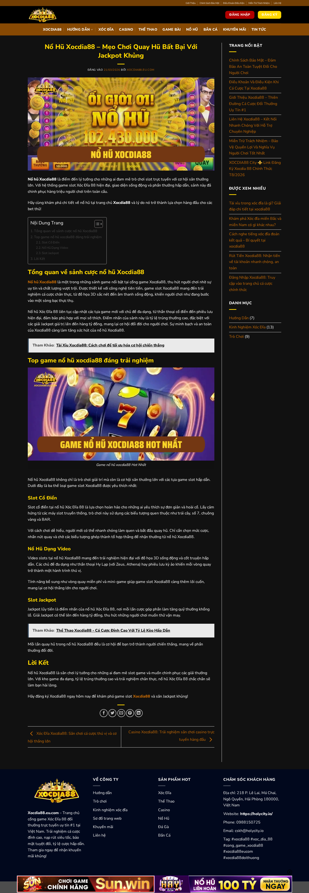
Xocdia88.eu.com (140, 70)
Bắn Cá (211, 29)
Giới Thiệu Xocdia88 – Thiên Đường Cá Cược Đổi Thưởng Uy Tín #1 (253, 103)
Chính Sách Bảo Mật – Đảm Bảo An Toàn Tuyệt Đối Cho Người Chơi (253, 66)
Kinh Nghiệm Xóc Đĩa (247, 327)
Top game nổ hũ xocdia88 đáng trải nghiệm (68, 237)
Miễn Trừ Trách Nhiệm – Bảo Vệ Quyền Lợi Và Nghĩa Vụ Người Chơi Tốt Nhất (253, 147)
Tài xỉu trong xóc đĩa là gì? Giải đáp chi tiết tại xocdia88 (255, 206)
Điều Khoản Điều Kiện (233, 3)
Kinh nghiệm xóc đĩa (110, 810)
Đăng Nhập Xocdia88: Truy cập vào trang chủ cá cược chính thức (252, 283)
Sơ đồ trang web (107, 818)
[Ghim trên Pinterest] (130, 713)
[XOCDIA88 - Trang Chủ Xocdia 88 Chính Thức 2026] (52, 14)
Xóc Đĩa (106, 29)
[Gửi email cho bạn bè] (121, 713)
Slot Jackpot (50, 253)
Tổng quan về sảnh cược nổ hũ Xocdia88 (65, 230)
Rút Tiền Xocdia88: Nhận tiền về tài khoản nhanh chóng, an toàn (254, 262)
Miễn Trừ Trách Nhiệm (259, 3)
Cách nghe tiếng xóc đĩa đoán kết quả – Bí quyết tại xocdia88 (254, 240)
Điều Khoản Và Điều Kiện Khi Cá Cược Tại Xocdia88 (254, 85)
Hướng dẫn (102, 793)
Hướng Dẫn (78, 29)
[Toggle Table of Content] (96, 224)
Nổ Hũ (192, 29)
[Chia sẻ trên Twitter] (112, 713)
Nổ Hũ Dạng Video (55, 248)
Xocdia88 (141, 696)
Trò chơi (100, 801)
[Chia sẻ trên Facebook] (104, 713)
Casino (126, 29)
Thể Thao (148, 29)
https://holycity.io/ (256, 814)
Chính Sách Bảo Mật (209, 3)
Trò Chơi (236, 336)
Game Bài (171, 29)
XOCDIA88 (52, 29)
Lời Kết (39, 258)
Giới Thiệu (191, 3)
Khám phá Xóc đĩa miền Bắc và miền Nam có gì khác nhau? (255, 222)
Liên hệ (99, 835)
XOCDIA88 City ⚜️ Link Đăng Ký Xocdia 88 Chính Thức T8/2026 (255, 169)
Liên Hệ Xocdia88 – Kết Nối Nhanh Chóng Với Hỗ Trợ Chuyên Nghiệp (253, 125)
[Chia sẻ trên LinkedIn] (139, 713)
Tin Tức (259, 29)
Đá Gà (163, 827)
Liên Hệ (277, 3)
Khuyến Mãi (234, 29)
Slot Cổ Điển (50, 242)
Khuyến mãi (103, 827)
